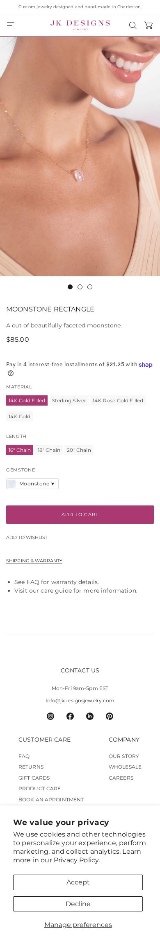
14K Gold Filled (27, 400)
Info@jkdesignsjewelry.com (80, 700)
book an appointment (51, 799)
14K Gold (19, 416)
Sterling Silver (69, 400)
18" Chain (49, 450)
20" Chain (79, 450)
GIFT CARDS (34, 778)
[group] (80, 156)
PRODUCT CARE (39, 788)
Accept (78, 882)
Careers (121, 778)
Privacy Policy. (77, 860)
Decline (78, 904)
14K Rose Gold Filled (118, 400)
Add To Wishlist (27, 537)
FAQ (33, 582)
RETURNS (30, 767)
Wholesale (125, 767)
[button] (11, 25)
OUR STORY (124, 756)
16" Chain (20, 450)
